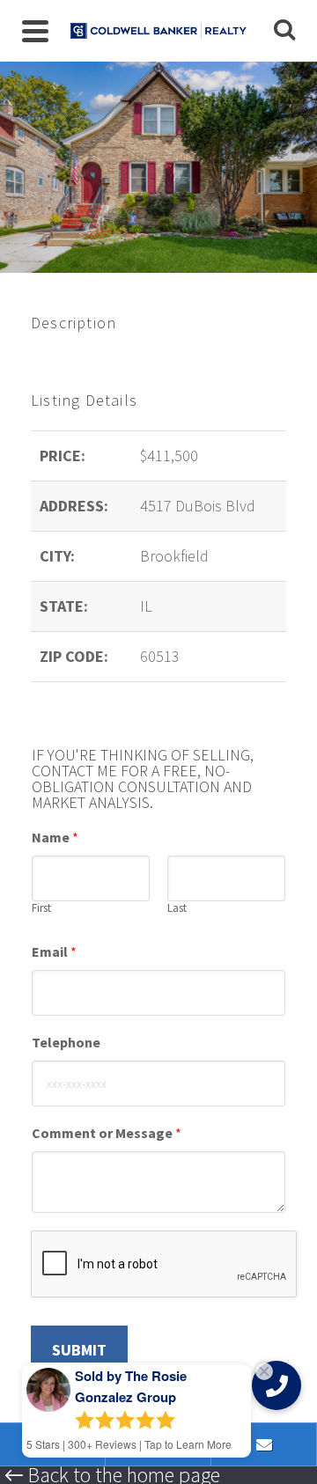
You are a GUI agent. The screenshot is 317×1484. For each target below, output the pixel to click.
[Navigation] (35, 31)
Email (54, 951)
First (41, 908)
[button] (276, 1385)
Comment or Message (106, 1133)
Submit (79, 1350)
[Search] (284, 31)
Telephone (66, 1042)
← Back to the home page (112, 1475)
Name (55, 837)
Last (177, 908)
